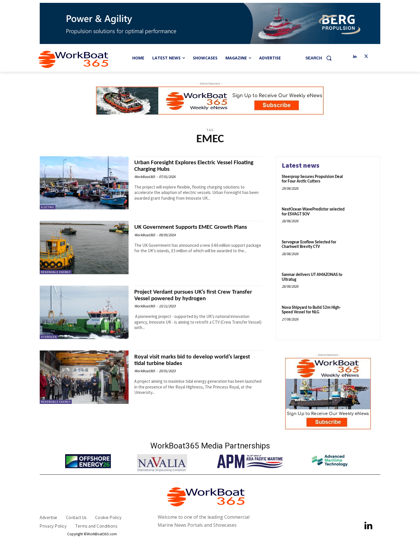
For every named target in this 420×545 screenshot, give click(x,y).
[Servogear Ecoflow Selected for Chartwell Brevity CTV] (362, 251)
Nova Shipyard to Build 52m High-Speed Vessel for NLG (311, 310)
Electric (47, 207)
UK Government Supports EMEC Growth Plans (190, 227)
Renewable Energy (56, 272)
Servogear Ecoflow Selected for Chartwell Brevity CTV (309, 244)
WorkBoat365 (144, 176)
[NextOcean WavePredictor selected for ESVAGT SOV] (362, 218)
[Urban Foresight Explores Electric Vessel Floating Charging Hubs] (84, 183)
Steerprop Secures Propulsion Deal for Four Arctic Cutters (312, 179)
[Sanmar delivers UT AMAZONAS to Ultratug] (362, 284)
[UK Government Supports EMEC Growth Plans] (84, 247)
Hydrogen (49, 337)
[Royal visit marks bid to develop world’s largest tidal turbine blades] (84, 377)
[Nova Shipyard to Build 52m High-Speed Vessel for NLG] (362, 316)
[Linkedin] (355, 57)
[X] (366, 57)
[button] (320, 58)
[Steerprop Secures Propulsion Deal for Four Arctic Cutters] (362, 186)
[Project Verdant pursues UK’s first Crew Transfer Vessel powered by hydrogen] (84, 312)
